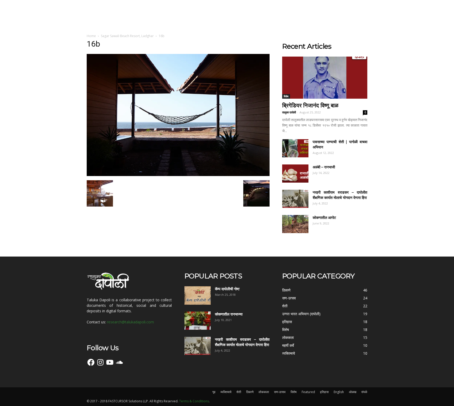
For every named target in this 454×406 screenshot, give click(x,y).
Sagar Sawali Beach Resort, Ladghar (127, 36)
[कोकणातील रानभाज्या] (197, 321)
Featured (308, 392)
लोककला (264, 392)
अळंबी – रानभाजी (324, 167)
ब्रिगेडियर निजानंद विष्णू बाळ (310, 105)
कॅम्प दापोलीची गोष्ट (227, 289)
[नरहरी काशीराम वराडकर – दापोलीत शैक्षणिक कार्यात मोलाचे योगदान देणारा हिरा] (295, 199)
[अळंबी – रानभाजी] (295, 173)
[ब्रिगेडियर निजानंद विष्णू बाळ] (324, 78)
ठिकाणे (250, 392)
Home (91, 36)
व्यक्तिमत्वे (225, 392)
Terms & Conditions (194, 401)
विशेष (286, 96)
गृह (213, 392)
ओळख (352, 392)
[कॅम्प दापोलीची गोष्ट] (197, 295)
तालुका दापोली (289, 112)
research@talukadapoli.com (130, 321)
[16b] (178, 175)
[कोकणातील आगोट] (295, 224)
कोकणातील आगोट (324, 217)
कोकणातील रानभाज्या (229, 314)
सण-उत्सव (280, 392)
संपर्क (364, 392)
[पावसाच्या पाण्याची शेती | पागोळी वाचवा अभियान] (295, 148)
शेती (238, 392)
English (339, 392)
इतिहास (324, 392)
